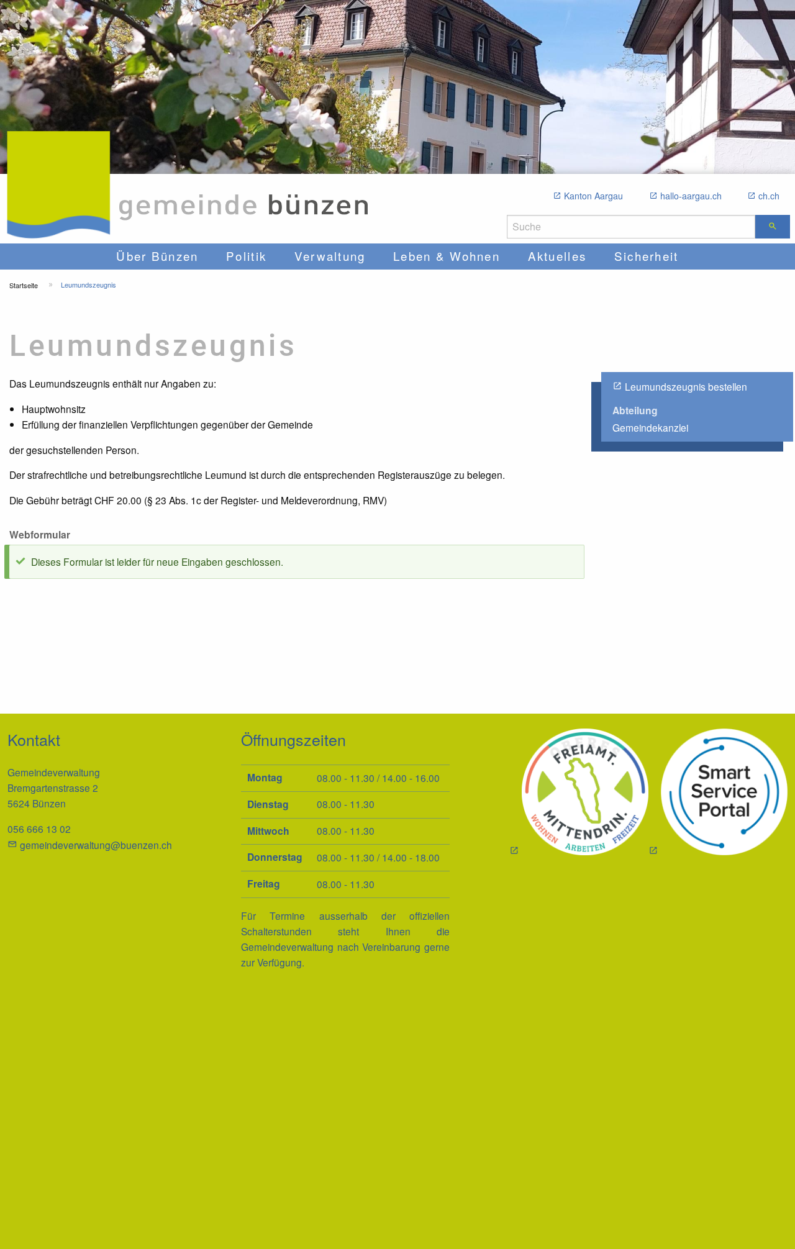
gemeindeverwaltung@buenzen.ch (96, 845)
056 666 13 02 (39, 828)
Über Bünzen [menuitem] (157, 255)
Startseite (23, 285)
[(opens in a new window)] (718, 793)
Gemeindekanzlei (650, 427)
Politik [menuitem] (246, 255)
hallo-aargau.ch (691, 195)
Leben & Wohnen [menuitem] (446, 255)
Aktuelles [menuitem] (557, 255)
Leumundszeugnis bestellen (686, 386)
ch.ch (768, 195)
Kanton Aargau (593, 195)
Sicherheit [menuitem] (646, 255)
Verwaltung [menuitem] (330, 255)
